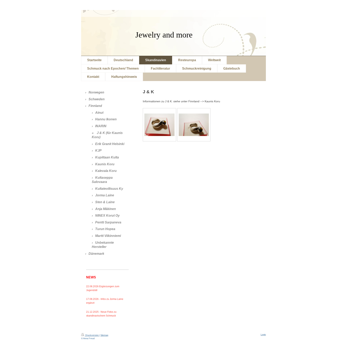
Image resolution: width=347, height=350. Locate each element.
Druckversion (92, 335)
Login (263, 334)
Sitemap (104, 335)
